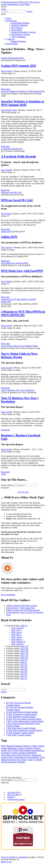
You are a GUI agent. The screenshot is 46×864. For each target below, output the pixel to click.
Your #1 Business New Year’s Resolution (17, 390)
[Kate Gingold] (12, 610)
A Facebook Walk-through (11, 149)
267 (7, 707)
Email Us (11, 797)
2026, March (17, 639)
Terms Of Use (6, 857)
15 (7, 717)
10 (7, 730)
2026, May (16, 635)
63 (20, 605)
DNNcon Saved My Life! (11, 192)
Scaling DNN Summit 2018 (12, 58)
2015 (23, 669)
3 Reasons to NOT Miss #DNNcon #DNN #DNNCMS (23, 313)
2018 (23, 662)
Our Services (11, 21)
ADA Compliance (18, 37)
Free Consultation (8, 595)
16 (7, 733)
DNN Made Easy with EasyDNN (14, 263)
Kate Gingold (6, 368)
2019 (23, 660)
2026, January (17, 644)
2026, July (16, 630)
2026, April (16, 637)
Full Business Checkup (20, 34)
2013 (23, 674)
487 (7, 703)
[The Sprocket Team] (15, 612)
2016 (23, 667)
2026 (23, 626)
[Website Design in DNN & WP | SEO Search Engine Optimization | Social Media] (23, 4)
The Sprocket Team (9, 110)
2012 (23, 676)
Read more (5, 89)
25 (7, 712)
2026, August (17, 628)
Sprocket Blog (12, 44)
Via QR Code (23, 492)
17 (20, 608)
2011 (23, 678)
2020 (24, 658)
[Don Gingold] (12, 605)
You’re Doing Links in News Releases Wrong (19, 346)
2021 (24, 655)
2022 (24, 653)
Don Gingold (6, 71)
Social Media (16, 30)
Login (3, 9)
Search (29, 11)
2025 (24, 646)
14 (7, 714)
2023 (24, 651)
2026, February (18, 642)
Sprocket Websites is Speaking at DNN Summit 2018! (23, 91)
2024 (24, 649)
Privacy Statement (19, 857)
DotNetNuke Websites (20, 23)
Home (8, 18)
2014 (23, 672)
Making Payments (18, 41)
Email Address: (7, 485)
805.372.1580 (13, 795)
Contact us (10, 39)
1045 (22, 610)
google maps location (16, 799)
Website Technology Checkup (23, 32)
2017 (23, 665)
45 (7, 719)
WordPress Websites (19, 25)
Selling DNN (6, 231)
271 (26, 612)
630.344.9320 (13, 792)
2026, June (16, 632)
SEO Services (16, 27)
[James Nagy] (12, 608)
